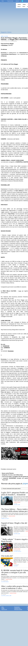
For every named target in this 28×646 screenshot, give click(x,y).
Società (19, 4)
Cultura (24, 4)
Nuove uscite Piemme (8, 473)
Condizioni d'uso (17, 608)
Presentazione (17, 607)
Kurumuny (4, 45)
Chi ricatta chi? (7, 555)
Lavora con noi (4, 609)
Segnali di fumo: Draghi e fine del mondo (14, 524)
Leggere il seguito (17, 502)
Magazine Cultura (6, 32)
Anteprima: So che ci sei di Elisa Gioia (12, 475)
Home (2, 607)
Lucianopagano (14, 40)
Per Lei (19, 6)
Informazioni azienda (18, 609)
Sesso (24, 6)
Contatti (2, 608)
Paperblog (7, 5)
